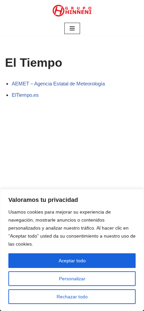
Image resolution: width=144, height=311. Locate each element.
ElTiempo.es (25, 95)
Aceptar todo (72, 260)
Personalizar (72, 278)
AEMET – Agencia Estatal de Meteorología (58, 83)
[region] (72, 250)
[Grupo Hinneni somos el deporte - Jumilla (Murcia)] (72, 11)
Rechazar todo (72, 296)
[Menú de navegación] (72, 28)
